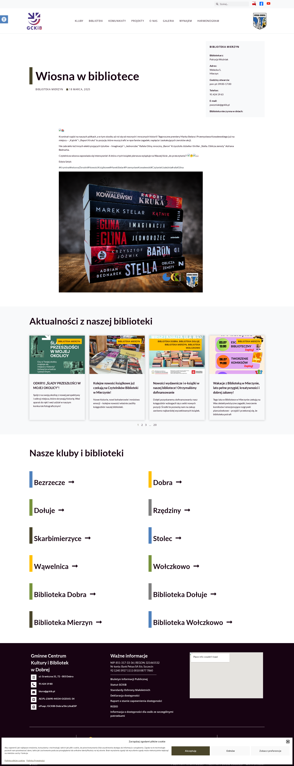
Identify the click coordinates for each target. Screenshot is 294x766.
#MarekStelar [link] (116, 167)
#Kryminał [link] (64, 167)
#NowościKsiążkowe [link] (98, 167)
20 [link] (155, 425)
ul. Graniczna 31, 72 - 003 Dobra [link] (56, 676)
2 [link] (142, 425)
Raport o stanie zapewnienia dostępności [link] (136, 701)
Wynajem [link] (185, 21)
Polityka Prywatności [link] (35, 760)
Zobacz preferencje (270, 750)
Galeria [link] (168, 21)
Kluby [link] (79, 21)
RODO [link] (114, 706)
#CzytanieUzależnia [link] (161, 167)
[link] (4, 19)
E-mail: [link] (213, 100)
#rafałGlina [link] (178, 167)
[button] (287, 741)
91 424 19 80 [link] (46, 683)
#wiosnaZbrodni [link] (78, 167)
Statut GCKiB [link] (118, 684)
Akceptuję (190, 750)
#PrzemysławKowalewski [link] (137, 167)
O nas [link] (153, 21)
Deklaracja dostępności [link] (124, 695)
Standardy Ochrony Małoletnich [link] (130, 690)
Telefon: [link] (214, 90)
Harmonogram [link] (208, 21)
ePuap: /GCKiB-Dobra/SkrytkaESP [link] (58, 705)
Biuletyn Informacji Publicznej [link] (129, 679)
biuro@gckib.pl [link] (47, 691)
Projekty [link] (137, 21)
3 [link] (146, 425)
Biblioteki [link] (96, 21)
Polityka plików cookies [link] (15, 760)
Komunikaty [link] (117, 21)
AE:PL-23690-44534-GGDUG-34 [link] (56, 698)
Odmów (230, 750)
